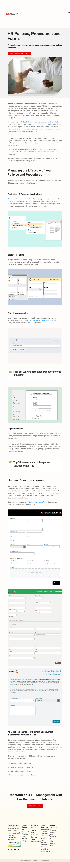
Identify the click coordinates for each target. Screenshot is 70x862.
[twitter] (11, 849)
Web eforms (45, 260)
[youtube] (15, 849)
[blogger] (18, 849)
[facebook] (8, 849)
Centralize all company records (19, 199)
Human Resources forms (38, 502)
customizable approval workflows (41, 320)
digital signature (52, 436)
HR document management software (40, 122)
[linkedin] (8, 853)
